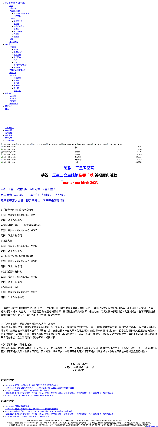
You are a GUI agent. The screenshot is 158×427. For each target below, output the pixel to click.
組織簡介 (12, 19)
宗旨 (11, 6)
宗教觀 (16, 49)
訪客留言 (8, 138)
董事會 (16, 24)
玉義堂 (16, 29)
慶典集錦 (8, 135)
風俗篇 (16, 88)
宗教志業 (12, 47)
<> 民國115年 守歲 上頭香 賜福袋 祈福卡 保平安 (27, 390)
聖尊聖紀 (8, 93)
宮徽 (11, 39)
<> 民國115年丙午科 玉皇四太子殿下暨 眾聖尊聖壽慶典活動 (31, 385)
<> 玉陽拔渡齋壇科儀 (17, 406)
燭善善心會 (18, 31)
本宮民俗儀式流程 (21, 65)
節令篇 (16, 80)
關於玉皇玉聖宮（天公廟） (15, 3)
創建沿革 (12, 8)
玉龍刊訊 (17, 91)
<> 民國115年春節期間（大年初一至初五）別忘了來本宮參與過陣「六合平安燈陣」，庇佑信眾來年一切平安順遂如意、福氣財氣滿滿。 (60, 393)
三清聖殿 (12, 96)
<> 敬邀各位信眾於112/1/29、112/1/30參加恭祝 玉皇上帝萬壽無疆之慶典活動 (38, 411)
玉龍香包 (17, 86)
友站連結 (8, 133)
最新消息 (8, 106)
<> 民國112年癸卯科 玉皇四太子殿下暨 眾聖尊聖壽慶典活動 (31, 409)
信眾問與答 (13, 42)
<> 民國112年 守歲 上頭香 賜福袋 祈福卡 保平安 (27, 416)
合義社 (16, 34)
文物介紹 (17, 78)
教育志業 (12, 73)
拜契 (15, 60)
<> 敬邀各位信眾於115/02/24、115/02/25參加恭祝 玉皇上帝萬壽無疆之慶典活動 (39, 388)
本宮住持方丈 (14, 11)
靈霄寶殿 (12, 98)
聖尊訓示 (17, 55)
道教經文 (17, 68)
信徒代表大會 (19, 26)
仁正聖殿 (12, 101)
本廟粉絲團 (9, 141)
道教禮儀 (17, 57)
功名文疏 (17, 62)
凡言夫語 (17, 16)
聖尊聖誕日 (18, 52)
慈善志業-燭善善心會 (17, 70)
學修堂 (16, 37)
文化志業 (12, 75)
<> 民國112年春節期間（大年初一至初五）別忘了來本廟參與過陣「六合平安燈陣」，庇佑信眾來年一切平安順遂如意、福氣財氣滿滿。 (60, 414)
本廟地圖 (8, 130)
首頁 (7, 109)
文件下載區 (9, 128)
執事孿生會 (18, 21)
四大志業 (8, 44)
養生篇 (16, 83)
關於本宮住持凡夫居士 (22, 13)
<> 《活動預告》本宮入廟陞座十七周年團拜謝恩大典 (29, 396)
